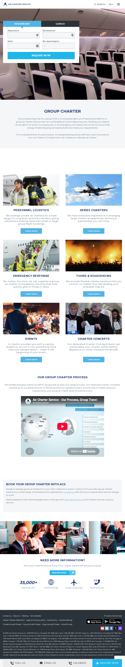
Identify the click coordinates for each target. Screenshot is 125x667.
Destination (49, 30)
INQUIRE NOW (59, 573)
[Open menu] (118, 4)
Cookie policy (52, 620)
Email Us (49, 663)
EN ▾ (111, 4)
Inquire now (41, 55)
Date (10, 41)
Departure (13, 30)
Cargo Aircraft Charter (51, 624)
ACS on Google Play (112, 621)
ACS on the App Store (94, 621)
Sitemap (25, 616)
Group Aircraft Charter (32, 624)
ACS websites (35, 616)
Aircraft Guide (66, 624)
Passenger (22, 23)
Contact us (7, 616)
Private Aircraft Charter (12, 624)
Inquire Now (109, 663)
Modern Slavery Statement (14, 620)
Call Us (20, 663)
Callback (79, 663)
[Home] (16, 4)
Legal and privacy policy (35, 620)
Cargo (60, 23)
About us (16, 616)
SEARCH (101, 4)
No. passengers (51, 41)
